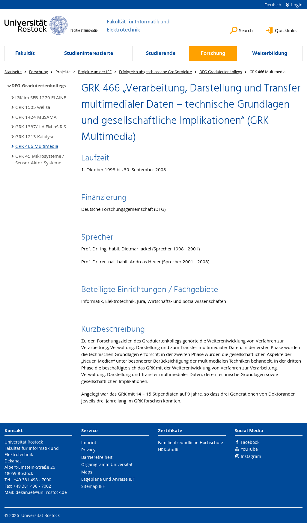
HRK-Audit (168, 450)
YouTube (249, 449)
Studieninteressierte (88, 53)
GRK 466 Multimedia (36, 146)
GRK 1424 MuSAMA (36, 117)
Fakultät (25, 53)
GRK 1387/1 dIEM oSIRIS (40, 127)
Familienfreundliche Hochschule (190, 442)
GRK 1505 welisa (32, 107)
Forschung (213, 53)
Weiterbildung (269, 53)
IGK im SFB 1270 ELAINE (40, 97)
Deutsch (273, 4)
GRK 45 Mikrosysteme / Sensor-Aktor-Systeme (39, 159)
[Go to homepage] (51, 25)
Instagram (251, 456)
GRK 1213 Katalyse (34, 136)
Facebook (250, 442)
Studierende (161, 53)
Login (296, 4)
